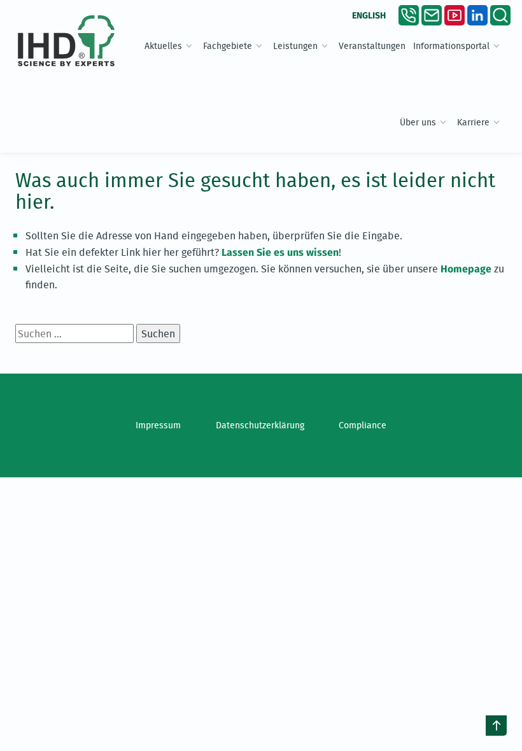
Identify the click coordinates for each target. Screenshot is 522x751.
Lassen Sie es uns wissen (280, 252)
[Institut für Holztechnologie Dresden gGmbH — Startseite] (66, 40)
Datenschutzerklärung (260, 425)
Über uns (418, 122)
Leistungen (295, 45)
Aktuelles (163, 45)
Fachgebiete (227, 45)
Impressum (158, 425)
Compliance (362, 425)
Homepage (466, 269)
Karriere (473, 122)
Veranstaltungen (372, 45)
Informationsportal (451, 45)
